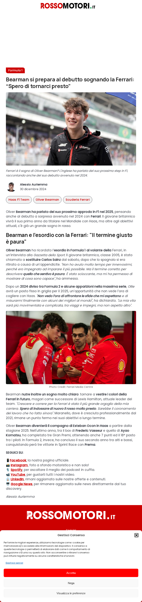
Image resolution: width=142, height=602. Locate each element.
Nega (71, 583)
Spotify (16, 470)
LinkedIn (17, 479)
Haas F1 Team (19, 200)
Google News (21, 484)
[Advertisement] (71, 42)
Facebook (18, 460)
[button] (136, 535)
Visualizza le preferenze (71, 593)
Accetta (71, 572)
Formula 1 (15, 70)
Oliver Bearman (47, 200)
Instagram (19, 465)
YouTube (18, 474)
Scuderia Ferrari (78, 200)
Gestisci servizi (14, 562)
